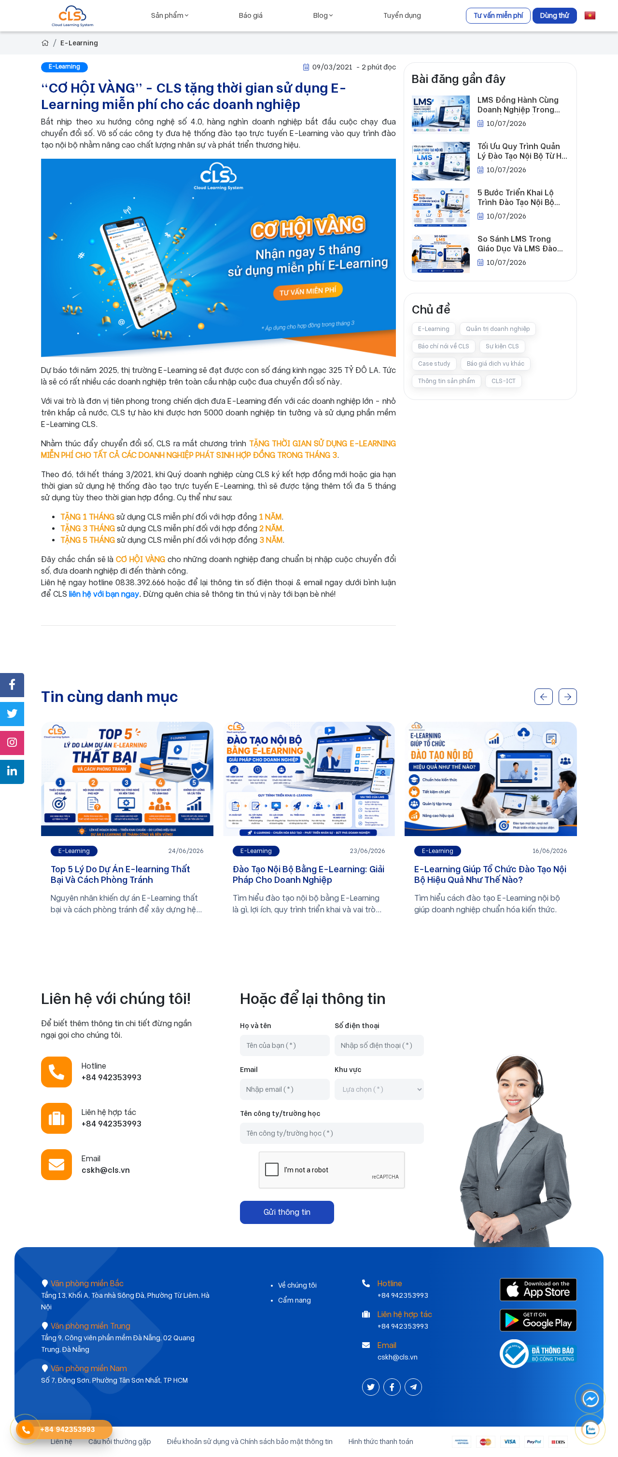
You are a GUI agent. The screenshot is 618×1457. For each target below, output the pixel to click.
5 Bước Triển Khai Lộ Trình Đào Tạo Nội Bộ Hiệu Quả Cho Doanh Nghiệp (516, 197)
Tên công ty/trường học (280, 1113)
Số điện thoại (357, 1026)
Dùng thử (554, 15)
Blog (321, 15)
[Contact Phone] (26, 1429)
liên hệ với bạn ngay (104, 594)
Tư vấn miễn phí (498, 15)
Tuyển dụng (402, 15)
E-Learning (79, 43)
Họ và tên (255, 1026)
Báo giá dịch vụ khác (495, 363)
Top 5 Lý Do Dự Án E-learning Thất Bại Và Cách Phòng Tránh (120, 874)
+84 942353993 (403, 1295)
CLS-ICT (504, 381)
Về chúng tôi (297, 1285)
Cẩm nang (294, 1300)
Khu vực (348, 1069)
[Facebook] (393, 1387)
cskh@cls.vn (398, 1357)
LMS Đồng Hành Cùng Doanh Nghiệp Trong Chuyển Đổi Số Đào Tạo (522, 105)
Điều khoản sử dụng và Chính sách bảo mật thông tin (250, 1441)
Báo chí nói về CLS (443, 346)
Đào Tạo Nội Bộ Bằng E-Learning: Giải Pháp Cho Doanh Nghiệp (308, 874)
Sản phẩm (168, 15)
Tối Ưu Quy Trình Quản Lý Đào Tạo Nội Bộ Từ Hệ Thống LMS (522, 151)
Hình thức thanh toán (381, 1441)
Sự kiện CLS (502, 346)
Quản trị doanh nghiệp (498, 329)
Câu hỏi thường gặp (119, 1441)
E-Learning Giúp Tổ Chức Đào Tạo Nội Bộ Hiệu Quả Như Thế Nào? (490, 874)
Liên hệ (61, 1441)
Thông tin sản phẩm (446, 381)
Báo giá (251, 15)
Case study (434, 363)
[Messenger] (590, 1399)
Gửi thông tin (287, 1212)
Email (249, 1069)
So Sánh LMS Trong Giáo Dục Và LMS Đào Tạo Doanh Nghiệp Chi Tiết (518, 244)
